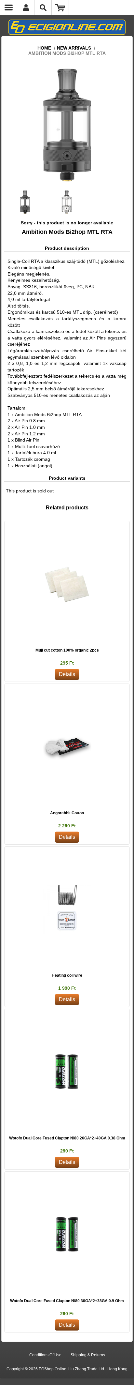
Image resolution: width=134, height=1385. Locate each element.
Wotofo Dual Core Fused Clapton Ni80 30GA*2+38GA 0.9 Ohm (67, 1301)
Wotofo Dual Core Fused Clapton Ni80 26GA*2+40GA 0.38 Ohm (67, 1138)
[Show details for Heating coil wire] (67, 909)
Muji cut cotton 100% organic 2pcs (67, 650)
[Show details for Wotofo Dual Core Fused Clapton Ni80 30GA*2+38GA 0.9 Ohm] (67, 1234)
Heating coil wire (67, 975)
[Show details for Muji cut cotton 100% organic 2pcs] (67, 584)
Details (67, 674)
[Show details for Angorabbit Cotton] (67, 746)
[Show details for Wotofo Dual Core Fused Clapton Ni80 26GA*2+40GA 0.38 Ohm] (67, 1072)
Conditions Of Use (45, 1355)
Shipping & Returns (88, 1355)
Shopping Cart (60, 7)
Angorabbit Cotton (67, 813)
